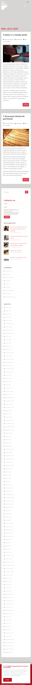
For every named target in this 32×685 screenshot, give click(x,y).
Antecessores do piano (16, 253)
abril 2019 (8, 551)
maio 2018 (8, 587)
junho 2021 (9, 477)
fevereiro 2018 (9, 597)
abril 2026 (8, 320)
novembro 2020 (10, 500)
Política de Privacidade (15, 675)
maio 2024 (8, 384)
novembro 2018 (10, 568)
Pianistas (8, 290)
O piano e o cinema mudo (13, 36)
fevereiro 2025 (9, 355)
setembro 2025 (10, 336)
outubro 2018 (9, 571)
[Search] (26, 194)
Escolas (8, 277)
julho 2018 (8, 580)
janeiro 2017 (9, 638)
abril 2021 (8, 484)
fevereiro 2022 (9, 452)
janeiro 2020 (9, 529)
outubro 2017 (9, 609)
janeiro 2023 (9, 423)
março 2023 (9, 419)
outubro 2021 (9, 465)
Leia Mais (26, 107)
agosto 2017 (9, 616)
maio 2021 (8, 481)
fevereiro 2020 (9, 526)
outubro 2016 (9, 648)
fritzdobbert (19, 42)
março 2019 (9, 555)
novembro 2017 (10, 606)
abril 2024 (8, 387)
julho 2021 (8, 474)
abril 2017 (8, 629)
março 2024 (9, 390)
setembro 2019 (10, 539)
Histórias (8, 283)
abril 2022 (8, 445)
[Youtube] (27, 6)
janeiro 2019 (9, 561)
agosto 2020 (9, 510)
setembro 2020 (10, 506)
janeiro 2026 (9, 329)
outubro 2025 (9, 332)
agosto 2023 (9, 413)
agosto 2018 (9, 577)
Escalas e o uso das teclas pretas (19, 260)
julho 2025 (8, 339)
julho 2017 (8, 619)
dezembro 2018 (10, 564)
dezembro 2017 (10, 603)
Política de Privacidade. (8, 213)
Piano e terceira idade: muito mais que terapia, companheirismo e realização (18, 231)
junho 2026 (9, 313)
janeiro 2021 (9, 494)
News (7, 286)
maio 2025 (8, 345)
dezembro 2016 (10, 642)
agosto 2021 (9, 471)
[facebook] (21, 6)
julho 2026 (8, 310)
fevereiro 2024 (9, 394)
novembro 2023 (10, 403)
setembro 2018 (10, 574)
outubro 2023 (9, 407)
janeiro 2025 (9, 358)
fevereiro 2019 (9, 558)
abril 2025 (8, 349)
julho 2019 (8, 545)
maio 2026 (8, 316)
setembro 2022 (10, 432)
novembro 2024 (10, 365)
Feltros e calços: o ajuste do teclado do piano (13, 684)
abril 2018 (8, 590)
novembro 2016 (10, 645)
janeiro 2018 (9, 600)
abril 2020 (8, 522)
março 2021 (9, 487)
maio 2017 (8, 626)
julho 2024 (8, 378)
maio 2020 (8, 519)
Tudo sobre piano (10, 299)
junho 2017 (9, 622)
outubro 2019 (9, 535)
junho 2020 (9, 516)
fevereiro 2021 (9, 490)
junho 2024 (9, 381)
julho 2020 (8, 513)
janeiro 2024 (9, 397)
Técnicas (8, 296)
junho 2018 (9, 584)
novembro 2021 (10, 461)
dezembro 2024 (10, 361)
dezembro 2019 (10, 532)
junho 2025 (9, 342)
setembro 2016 (10, 651)
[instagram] (24, 6)
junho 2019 (9, 548)
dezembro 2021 (10, 458)
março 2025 (9, 352)
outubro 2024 (9, 368)
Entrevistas (9, 273)
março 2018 (9, 593)
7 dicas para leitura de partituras (15, 120)
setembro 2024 (10, 371)
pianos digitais (9, 293)
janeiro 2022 (9, 455)
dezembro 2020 (10, 497)
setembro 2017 (10, 613)
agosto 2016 (9, 655)
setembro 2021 (10, 468)
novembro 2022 (10, 429)
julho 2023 (8, 416)
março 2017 (9, 632)
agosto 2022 (9, 436)
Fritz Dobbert (9, 280)
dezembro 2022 (10, 426)
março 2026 (9, 323)
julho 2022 (8, 439)
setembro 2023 (10, 410)
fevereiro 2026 (9, 326)
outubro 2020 (9, 503)
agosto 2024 (9, 374)
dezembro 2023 (10, 400)
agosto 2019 (9, 542)
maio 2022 (8, 442)
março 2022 (9, 448)
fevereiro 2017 (9, 635)
